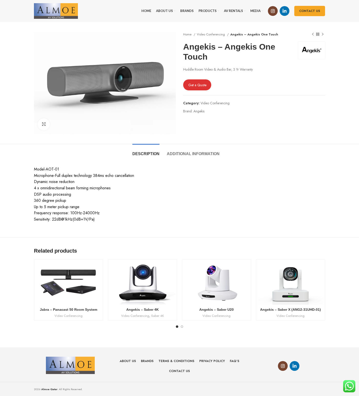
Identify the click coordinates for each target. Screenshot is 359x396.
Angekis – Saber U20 (216, 309)
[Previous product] (312, 34)
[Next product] (322, 34)
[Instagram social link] (273, 11)
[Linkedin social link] (284, 11)
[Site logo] (56, 10)
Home (187, 34)
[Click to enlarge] (44, 124)
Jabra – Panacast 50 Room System (68, 309)
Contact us (309, 11)
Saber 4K (157, 316)
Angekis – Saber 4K (142, 309)
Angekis (198, 111)
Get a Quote (197, 85)
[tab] (145, 151)
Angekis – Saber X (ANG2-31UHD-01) (290, 309)
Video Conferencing (211, 34)
